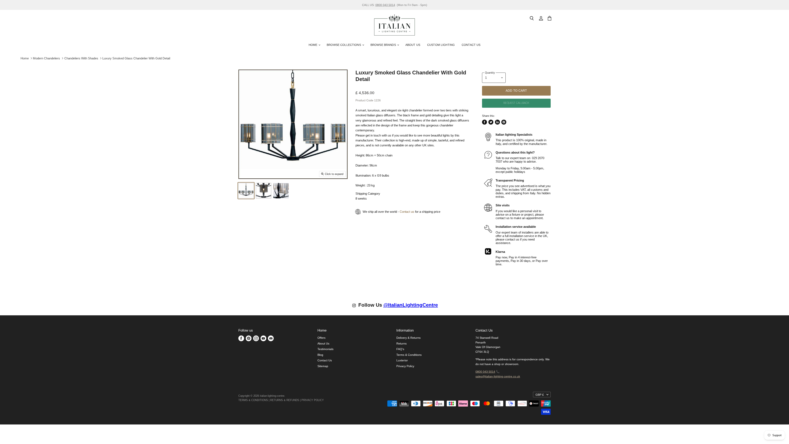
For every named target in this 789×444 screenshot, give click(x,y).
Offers (321, 337)
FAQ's (400, 349)
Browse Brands (383, 44)
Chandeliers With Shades (81, 58)
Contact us (407, 211)
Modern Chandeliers (46, 58)
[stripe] (328, 400)
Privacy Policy (405, 366)
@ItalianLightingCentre (410, 305)
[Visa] (324, 400)
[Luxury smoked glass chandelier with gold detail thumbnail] (246, 191)
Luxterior (402, 360)
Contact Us (471, 44)
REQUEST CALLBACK (516, 103)
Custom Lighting (441, 44)
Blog (320, 354)
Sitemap (322, 366)
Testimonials (325, 349)
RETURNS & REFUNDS (284, 400)
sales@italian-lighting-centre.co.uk (497, 376)
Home (313, 44)
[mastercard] (325, 400)
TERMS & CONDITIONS (253, 400)
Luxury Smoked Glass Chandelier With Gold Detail (136, 58)
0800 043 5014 (385, 5)
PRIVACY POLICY (312, 400)
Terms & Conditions (409, 354)
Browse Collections (344, 44)
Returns (401, 343)
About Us (412, 44)
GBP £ (539, 394)
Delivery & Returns (408, 337)
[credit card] (326, 400)
